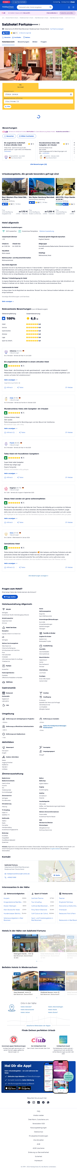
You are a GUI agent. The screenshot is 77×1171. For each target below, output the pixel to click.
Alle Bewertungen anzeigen (38, 576)
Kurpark (6, 898)
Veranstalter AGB (38, 1124)
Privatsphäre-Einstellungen (38, 1136)
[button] (31, 64)
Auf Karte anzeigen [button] (57, 29)
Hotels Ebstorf (53, 1012)
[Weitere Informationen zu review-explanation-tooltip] (30, 33)
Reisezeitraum (9, 91)
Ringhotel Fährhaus (66, 902)
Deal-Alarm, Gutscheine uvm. (38, 1119)
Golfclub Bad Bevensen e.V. (40, 906)
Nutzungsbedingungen (38, 1128)
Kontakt (55, 2)
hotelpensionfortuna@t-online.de (18, 874)
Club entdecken (52, 13)
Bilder (34, 42)
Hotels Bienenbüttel (27, 1010)
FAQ (38, 1111)
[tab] (20, 86)
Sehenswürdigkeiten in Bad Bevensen (13, 919)
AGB (38, 1144)
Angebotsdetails (55, 848)
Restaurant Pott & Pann (67, 913)
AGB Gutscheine (38, 1148)
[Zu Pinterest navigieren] (43, 1102)
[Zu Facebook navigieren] (28, 1102)
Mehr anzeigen (7, 301)
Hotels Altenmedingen (55, 1007)
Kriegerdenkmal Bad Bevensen (13, 902)
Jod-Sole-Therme (37, 898)
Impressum (38, 1160)
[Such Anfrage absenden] (50, 7)
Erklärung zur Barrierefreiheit (38, 1152)
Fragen (44, 42)
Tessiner (62, 898)
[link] (69, 7)
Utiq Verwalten (38, 1140)
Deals (5, 2)
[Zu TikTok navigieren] (38, 1102)
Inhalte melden (38, 1115)
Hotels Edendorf (26, 1007)
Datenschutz (38, 1132)
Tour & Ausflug (36, 902)
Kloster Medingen (10, 906)
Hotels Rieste (52, 1010)
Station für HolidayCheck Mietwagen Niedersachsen (54, 726)
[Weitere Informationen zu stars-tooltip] (39, 24)
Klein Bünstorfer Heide (12, 910)
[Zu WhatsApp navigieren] (48, 1102)
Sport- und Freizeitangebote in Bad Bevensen (42, 919)
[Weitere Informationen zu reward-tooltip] (19, 383)
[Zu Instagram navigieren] (33, 1102)
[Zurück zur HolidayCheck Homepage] (8, 7)
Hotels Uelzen (25, 1012)
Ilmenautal (63, 910)
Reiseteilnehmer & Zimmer (13, 98)
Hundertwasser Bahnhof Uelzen (12, 913)
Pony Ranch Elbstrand (39, 910)
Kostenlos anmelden (66, 13)
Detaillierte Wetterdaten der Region (39, 1026)
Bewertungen (23, 42)
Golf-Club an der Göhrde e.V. (40, 913)
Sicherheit (38, 1156)
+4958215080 (11, 877)
